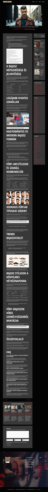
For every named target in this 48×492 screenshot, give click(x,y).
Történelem (39, 464)
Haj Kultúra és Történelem (41, 466)
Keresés (42, 36)
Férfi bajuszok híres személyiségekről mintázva (12, 56)
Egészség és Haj (37, 146)
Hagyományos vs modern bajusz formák (11, 52)
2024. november (36, 123)
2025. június (36, 116)
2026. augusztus (37, 99)
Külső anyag (36, 154)
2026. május (36, 103)
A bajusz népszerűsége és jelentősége (11, 50)
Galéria (40, 1)
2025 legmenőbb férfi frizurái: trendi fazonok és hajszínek (42, 54)
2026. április (36, 104)
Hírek (35, 153)
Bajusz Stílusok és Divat (37, 141)
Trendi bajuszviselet (9, 54)
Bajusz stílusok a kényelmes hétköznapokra (12, 55)
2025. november (36, 110)
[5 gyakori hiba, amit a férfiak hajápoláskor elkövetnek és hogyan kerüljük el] (37, 72)
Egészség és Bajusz (37, 145)
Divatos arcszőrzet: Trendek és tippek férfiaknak (7, 410)
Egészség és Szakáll (37, 147)
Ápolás (16, 459)
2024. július (36, 128)
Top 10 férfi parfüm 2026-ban (28, 461)
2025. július (36, 115)
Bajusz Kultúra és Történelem (38, 140)
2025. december (36, 109)
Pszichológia (39, 463)
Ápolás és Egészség (37, 139)
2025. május (36, 117)
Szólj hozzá (5, 412)
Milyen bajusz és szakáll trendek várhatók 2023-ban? (14, 62)
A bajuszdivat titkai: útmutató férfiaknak (27, 410)
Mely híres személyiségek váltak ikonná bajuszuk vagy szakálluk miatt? (15, 61)
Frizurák (36, 148)
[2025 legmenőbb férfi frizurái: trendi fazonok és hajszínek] (37, 54)
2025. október (36, 111)
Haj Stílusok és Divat (39, 476)
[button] (37, 1)
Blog (36, 1)
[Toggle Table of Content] (21, 49)
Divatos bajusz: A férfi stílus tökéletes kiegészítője (20, 410)
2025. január (36, 122)
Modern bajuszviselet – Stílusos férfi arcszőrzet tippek (14, 410)
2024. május (36, 130)
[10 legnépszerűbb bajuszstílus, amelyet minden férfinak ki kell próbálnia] (37, 43)
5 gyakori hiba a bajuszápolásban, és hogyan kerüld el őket (42, 63)
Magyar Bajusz (14, 489)
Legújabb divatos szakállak (10, 51)
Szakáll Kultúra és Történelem (38, 159)
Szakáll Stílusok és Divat (38, 160)
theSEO (26, 489)
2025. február (36, 121)
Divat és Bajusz (17, 462)
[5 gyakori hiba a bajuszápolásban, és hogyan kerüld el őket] (37, 63)
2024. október (36, 124)
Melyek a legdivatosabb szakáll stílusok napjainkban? (14, 59)
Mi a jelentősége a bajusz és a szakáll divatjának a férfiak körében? (15, 58)
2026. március (36, 105)
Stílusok (36, 158)
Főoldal (33, 1)
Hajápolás (36, 152)
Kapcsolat (43, 1)
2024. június (36, 129)
